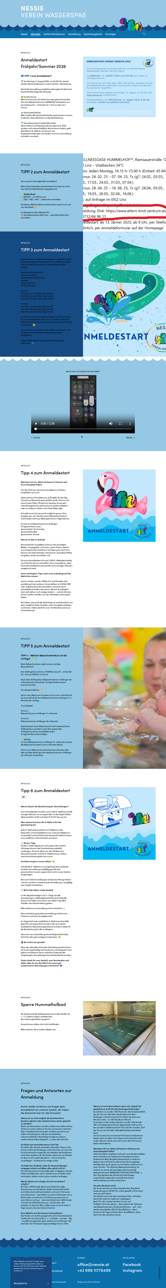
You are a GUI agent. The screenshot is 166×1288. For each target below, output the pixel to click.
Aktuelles (35, 34)
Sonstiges (110, 34)
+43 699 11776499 (94, 1270)
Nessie (24, 34)
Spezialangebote (93, 34)
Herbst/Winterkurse (54, 34)
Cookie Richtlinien (53, 1270)
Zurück (36, 437)
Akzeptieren (20, 1283)
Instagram (132, 1270)
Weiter (129, 437)
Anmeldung (74, 34)
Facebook (132, 1264)
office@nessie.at (93, 1264)
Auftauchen (159, 1271)
